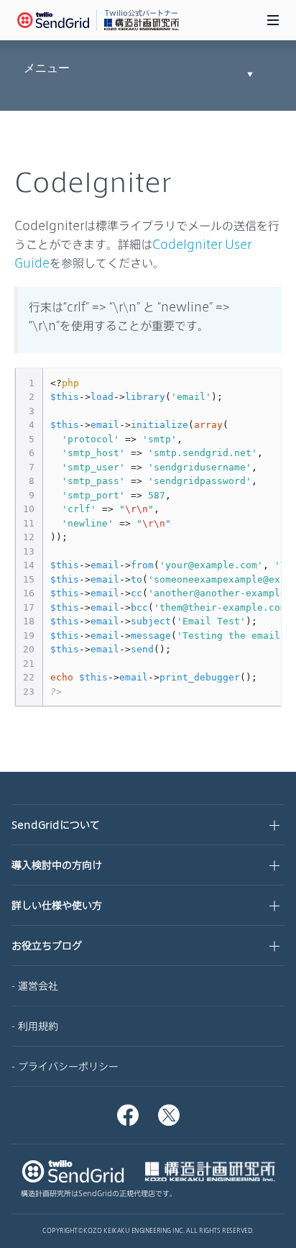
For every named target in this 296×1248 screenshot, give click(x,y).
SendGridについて (55, 825)
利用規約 (38, 1026)
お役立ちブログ (46, 945)
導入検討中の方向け (56, 865)
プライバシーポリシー (68, 1066)
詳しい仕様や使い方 (56, 905)
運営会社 (38, 986)
